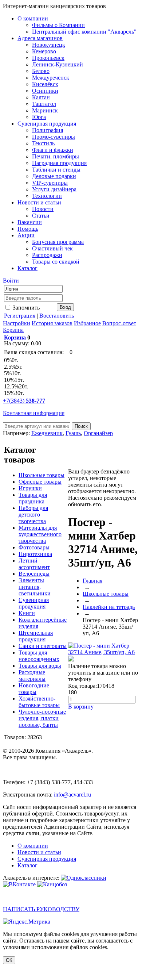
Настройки (16, 323)
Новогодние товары (34, 688)
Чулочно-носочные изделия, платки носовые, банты (42, 718)
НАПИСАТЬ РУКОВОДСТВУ (41, 909)
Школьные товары (41, 475)
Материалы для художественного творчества (40, 534)
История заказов (52, 323)
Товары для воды (40, 666)
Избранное (87, 323)
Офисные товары (40, 482)
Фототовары (34, 547)
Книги (27, 613)
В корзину (81, 706)
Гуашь (73, 433)
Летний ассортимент (34, 563)
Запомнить (25, 307)
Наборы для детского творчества (33, 514)
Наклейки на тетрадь (109, 607)
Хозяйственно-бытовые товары (39, 701)
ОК (9, 960)
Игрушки (30, 488)
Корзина (13, 330)
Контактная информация (33, 413)
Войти (11, 280)
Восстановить (56, 315)
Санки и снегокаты (43, 646)
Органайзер (98, 433)
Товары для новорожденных (39, 655)
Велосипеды (34, 574)
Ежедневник (47, 433)
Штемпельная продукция (36, 636)
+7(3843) (24, 401)
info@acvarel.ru (72, 794)
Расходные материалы (32, 675)
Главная (92, 580)
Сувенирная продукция (34, 603)
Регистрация (19, 315)
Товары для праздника (33, 498)
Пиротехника (35, 554)
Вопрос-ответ (119, 323)
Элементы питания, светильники (35, 586)
